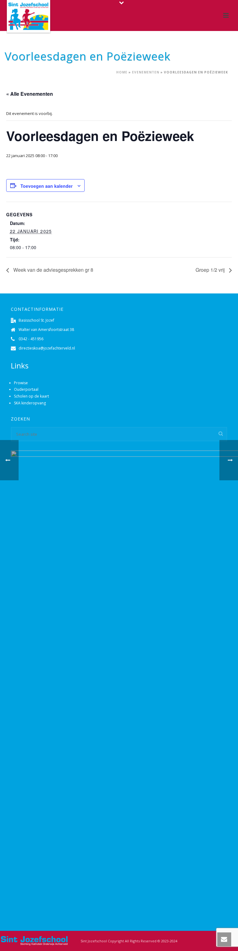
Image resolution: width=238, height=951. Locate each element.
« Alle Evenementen (29, 93)
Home (121, 72)
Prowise (21, 382)
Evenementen (145, 72)
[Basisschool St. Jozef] (34, 940)
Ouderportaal (26, 389)
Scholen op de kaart (31, 396)
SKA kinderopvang (30, 403)
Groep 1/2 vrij (211, 269)
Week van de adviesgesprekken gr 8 (52, 269)
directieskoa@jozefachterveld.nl (47, 348)
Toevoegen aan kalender (46, 186)
